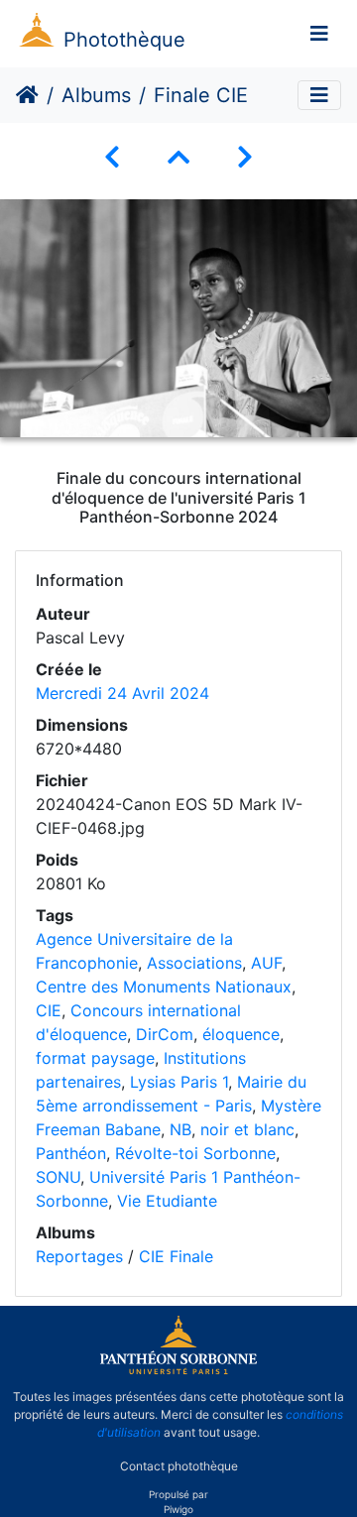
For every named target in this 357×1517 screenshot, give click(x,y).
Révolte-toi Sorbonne (195, 1153)
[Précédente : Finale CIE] (112, 157)
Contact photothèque (179, 1466)
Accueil (27, 95)
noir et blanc (247, 1129)
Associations (194, 963)
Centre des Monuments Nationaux (164, 986)
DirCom (164, 1034)
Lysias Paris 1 (179, 1082)
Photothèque (124, 40)
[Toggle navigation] (319, 34)
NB (180, 1129)
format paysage (95, 1058)
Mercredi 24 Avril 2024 (122, 693)
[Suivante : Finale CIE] (245, 157)
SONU (58, 1177)
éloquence (241, 1034)
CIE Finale (176, 1256)
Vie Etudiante (167, 1201)
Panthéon (71, 1153)
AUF (266, 963)
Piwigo (178, 1509)
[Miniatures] (178, 157)
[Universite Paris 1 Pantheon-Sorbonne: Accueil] (178, 1370)
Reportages (79, 1256)
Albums (96, 95)
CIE (48, 1010)
